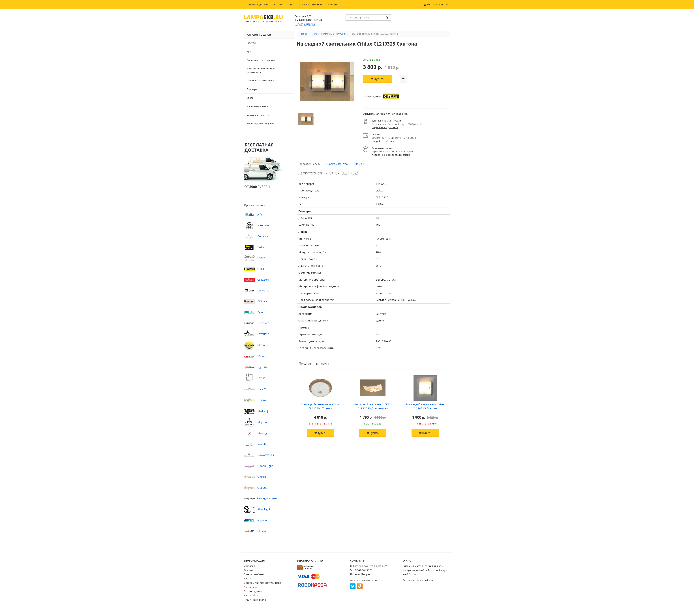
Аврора (262, 520)
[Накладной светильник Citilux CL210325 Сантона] (327, 81)
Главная (303, 33)
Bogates (262, 236)
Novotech (263, 444)
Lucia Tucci (264, 389)
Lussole (262, 400)
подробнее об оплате (384, 141)
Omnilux (262, 476)
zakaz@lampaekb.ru (364, 574)
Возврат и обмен (312, 4)
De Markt (263, 290)
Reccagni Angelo (267, 498)
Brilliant (261, 247)
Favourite (263, 334)
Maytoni (262, 422)
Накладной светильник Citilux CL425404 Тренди (320, 406)
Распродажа (251, 587)
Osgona (262, 487)
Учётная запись (436, 4)
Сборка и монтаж (337, 164)
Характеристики (309, 164)
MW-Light (263, 433)
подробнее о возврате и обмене (391, 154)
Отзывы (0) (361, 164)
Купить (322, 433)
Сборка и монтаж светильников (262, 582)
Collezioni (263, 279)
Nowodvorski (265, 455)
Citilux (261, 268)
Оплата (292, 4)
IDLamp (262, 356)
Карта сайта (251, 595)
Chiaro (261, 258)
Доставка (278, 4)
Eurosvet (263, 323)
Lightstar (263, 367)
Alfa (259, 214)
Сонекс (261, 531)
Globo (261, 345)
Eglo (260, 312)
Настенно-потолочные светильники (329, 33)
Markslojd (263, 411)
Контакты (332, 4)
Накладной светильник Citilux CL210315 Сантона (425, 406)
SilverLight (263, 509)
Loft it (261, 378)
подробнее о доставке (385, 127)
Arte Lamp (263, 225)
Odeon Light (265, 466)
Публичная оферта (255, 599)
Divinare (262, 301)
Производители (258, 4)
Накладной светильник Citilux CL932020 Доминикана (373, 406)
